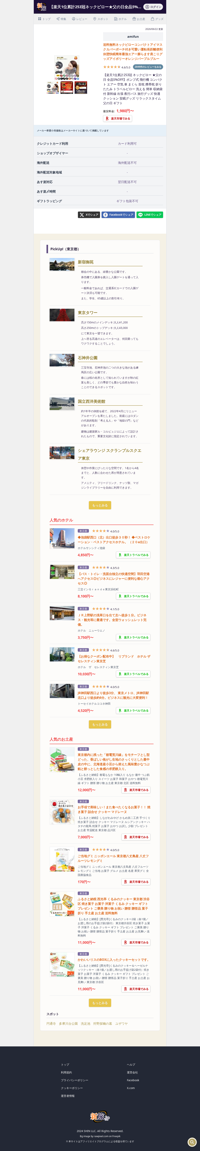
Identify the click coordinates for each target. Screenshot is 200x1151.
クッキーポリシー (72, 1088)
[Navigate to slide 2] (66, 78)
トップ (65, 1064)
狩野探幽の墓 (102, 1023)
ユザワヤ (121, 1023)
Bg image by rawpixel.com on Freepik (100, 1136)
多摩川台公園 (68, 1023)
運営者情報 (68, 1096)
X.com (131, 1088)
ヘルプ (131, 1064)
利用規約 (66, 1072)
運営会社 (132, 1072)
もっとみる (100, 505)
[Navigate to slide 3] (71, 78)
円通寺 (51, 1023)
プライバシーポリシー (74, 1080)
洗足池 (85, 1023)
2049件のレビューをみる (148, 66)
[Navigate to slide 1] (62, 78)
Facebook (133, 1080)
